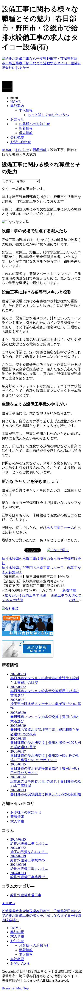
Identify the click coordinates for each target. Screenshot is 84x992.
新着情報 (26, 128)
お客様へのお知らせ (34, 124)
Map (19, 988)
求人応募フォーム (60, 527)
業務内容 (17, 932)
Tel (13, 988)
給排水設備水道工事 (25, 895)
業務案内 (17, 106)
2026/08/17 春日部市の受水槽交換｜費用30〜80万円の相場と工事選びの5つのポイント (44, 756)
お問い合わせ (20, 142)
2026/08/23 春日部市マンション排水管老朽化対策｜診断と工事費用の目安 (44, 678)
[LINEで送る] (58, 550)
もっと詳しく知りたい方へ (48, 115)
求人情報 (26, 110)
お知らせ (17, 119)
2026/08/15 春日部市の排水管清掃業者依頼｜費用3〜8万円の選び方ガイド (44, 768)
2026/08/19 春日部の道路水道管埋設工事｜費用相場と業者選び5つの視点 (44, 730)
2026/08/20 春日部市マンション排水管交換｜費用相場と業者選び (44, 717)
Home (6, 988)
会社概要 (17, 137)
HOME (15, 101)
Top (26, 988)
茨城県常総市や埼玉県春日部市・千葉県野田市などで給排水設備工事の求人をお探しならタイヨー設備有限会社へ (41, 915)
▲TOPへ (8, 903)
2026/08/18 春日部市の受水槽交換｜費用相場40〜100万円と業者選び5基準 (45, 743)
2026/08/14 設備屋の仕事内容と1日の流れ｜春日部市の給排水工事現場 (45, 781)
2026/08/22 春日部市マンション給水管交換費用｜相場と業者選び (44, 691)
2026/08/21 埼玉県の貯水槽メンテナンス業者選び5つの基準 (45, 704)
